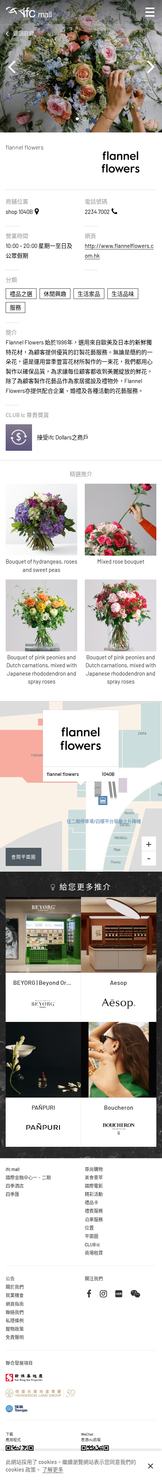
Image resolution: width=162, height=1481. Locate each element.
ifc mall (13, 1169)
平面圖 (91, 1236)
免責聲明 (15, 1337)
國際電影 (94, 1185)
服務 (15, 307)
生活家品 (89, 293)
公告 (10, 1278)
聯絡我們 (15, 1312)
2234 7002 (97, 211)
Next (146, 66)
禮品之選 (21, 293)
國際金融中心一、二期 (28, 1177)
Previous (15, 66)
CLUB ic (92, 1244)
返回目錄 (23, 33)
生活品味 (123, 293)
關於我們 (15, 1286)
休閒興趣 (55, 293)
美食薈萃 (94, 1177)
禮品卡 (91, 1202)
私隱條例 (15, 1320)
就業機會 (15, 1295)
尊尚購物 (94, 1169)
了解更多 (52, 1469)
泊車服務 (94, 1219)
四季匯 (12, 1194)
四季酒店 (15, 1185)
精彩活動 (94, 1194)
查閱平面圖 (23, 856)
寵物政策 (15, 1328)
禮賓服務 (94, 1210)
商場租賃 (94, 1252)
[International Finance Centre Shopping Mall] (29, 17)
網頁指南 (15, 1304)
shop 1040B (19, 211)
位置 (89, 1227)
